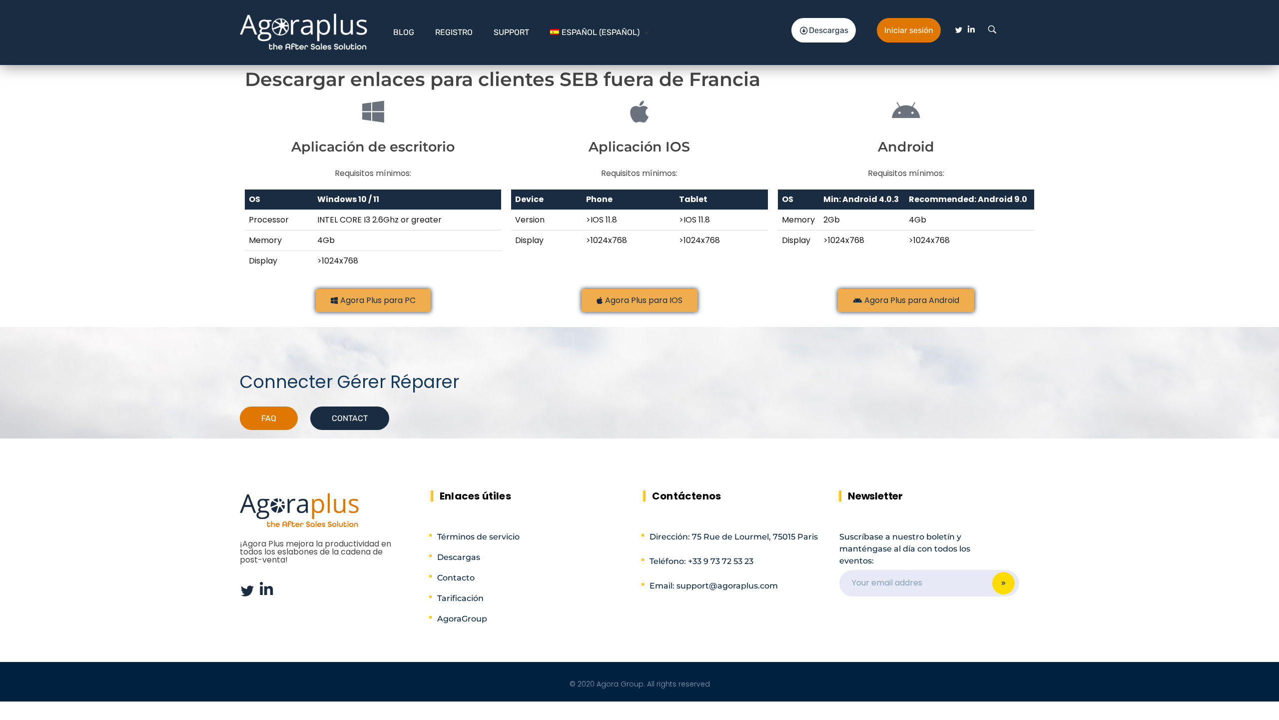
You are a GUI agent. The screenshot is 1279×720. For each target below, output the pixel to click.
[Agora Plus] (304, 30)
